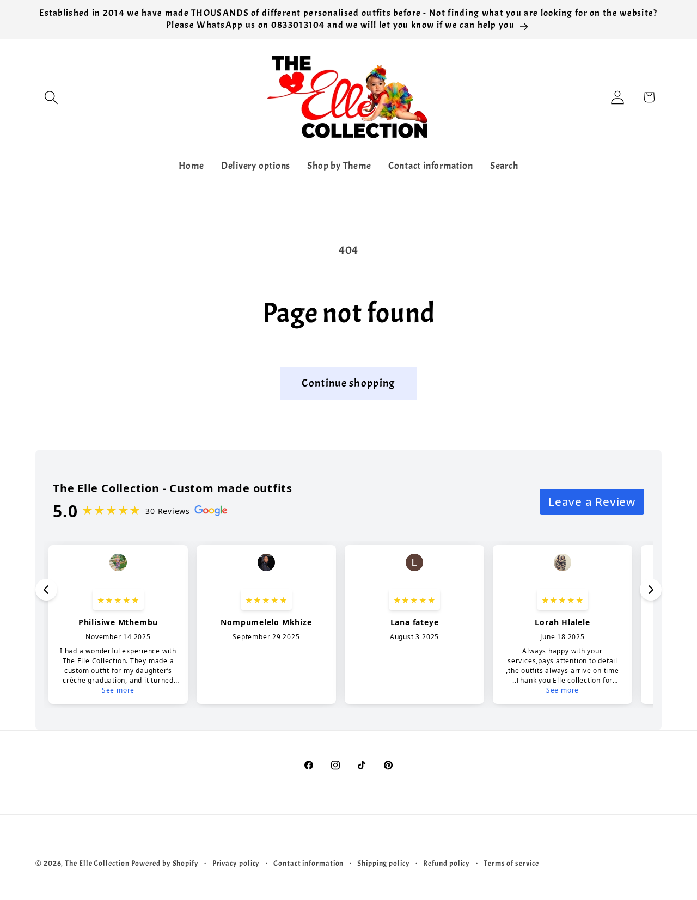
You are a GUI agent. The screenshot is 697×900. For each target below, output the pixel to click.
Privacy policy (236, 863)
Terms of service (511, 863)
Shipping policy (383, 863)
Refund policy (446, 863)
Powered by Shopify (165, 863)
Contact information (308, 863)
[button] (50, 97)
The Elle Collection (97, 863)
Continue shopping (348, 383)
